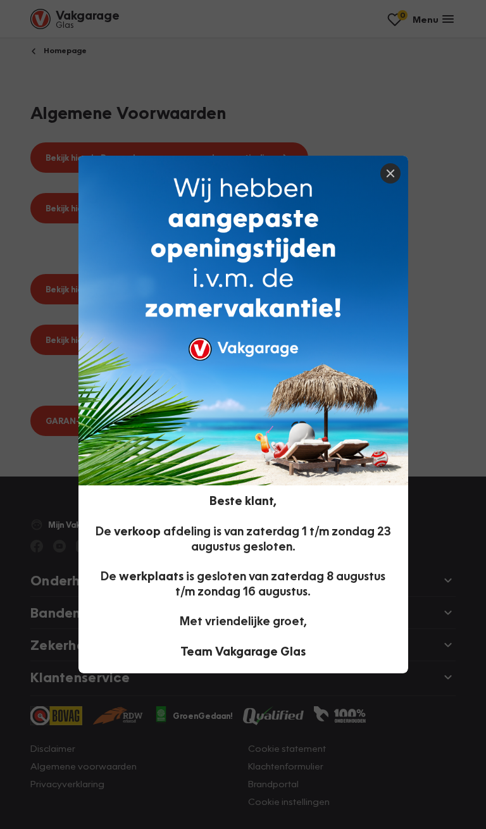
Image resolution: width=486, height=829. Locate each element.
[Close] (390, 173)
